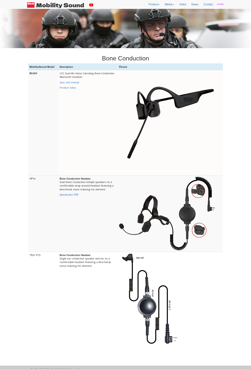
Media (168, 4)
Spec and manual (69, 82)
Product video (68, 87)
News (194, 4)
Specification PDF (69, 194)
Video (182, 4)
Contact (208, 4)
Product (153, 4)
